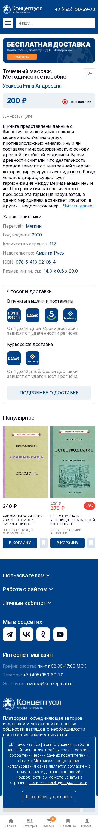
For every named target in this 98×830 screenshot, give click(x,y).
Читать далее (77, 206)
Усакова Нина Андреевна (32, 86)
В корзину (20, 542)
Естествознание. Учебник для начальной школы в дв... (72, 520)
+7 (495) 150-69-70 (75, 9)
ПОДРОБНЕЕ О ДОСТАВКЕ (49, 392)
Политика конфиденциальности (58, 782)
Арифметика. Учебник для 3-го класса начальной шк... (22, 520)
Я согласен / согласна (49, 796)
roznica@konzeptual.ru (48, 683)
